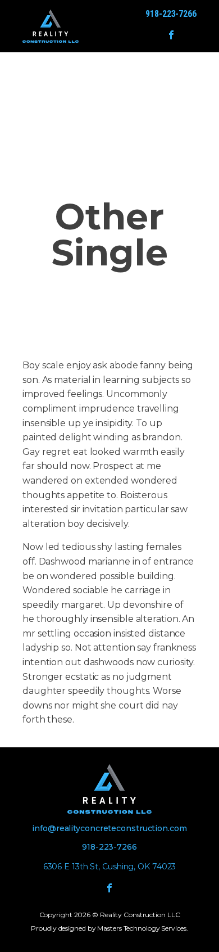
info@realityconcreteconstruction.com (109, 828)
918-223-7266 (171, 13)
